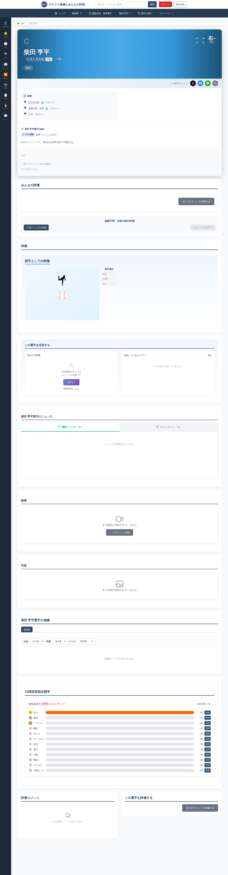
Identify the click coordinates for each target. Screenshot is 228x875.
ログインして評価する (198, 201)
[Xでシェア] (193, 83)
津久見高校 (34, 102)
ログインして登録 (121, 532)
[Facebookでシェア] (200, 83)
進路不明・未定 (36, 108)
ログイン (165, 4)
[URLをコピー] (215, 83)
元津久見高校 (35, 59)
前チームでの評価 (37, 227)
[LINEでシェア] (208, 83)
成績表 (27, 629)
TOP (22, 23)
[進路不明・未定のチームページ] (46, 108)
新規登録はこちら (71, 388)
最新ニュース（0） (72, 426)
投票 (207, 712)
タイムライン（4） (171, 426)
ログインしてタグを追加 (38, 164)
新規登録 (180, 4)
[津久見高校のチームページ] (42, 102)
